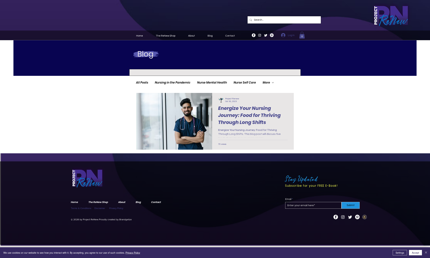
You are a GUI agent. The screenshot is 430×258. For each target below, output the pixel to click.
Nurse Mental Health (212, 82)
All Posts (142, 82)
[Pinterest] (272, 35)
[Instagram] (260, 35)
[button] (302, 35)
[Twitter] (266, 35)
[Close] (426, 252)
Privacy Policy (132, 252)
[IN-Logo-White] (364, 217)
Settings (400, 252)
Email (288, 199)
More (266, 82)
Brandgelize (125, 219)
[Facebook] (253, 35)
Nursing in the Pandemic (172, 82)
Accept (415, 252)
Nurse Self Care (245, 82)
